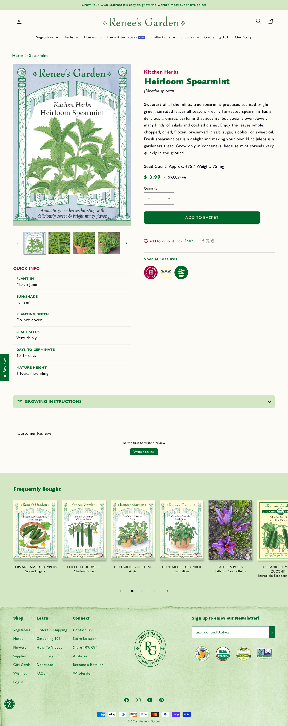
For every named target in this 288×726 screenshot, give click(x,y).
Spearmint (38, 55)
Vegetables (22, 630)
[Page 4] (156, 591)
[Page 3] (148, 591)
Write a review (144, 452)
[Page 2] (140, 591)
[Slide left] (18, 243)
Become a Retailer (88, 664)
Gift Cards (22, 664)
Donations (45, 664)
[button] (46, 37)
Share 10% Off (85, 647)
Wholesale (81, 673)
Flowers (19, 647)
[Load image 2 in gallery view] (59, 243)
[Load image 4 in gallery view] (109, 243)
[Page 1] (132, 591)
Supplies (20, 656)
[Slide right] (126, 243)
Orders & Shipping (51, 630)
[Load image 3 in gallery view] (84, 243)
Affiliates (80, 656)
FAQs (40, 673)
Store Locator (84, 638)
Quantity (150, 188)
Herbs (18, 55)
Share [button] (189, 240)
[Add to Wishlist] (52, 555)
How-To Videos (49, 647)
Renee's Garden (150, 721)
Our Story (45, 656)
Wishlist (20, 673)
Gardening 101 (48, 638)
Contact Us (82, 630)
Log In (18, 682)
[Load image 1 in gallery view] (35, 243)
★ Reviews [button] (4, 367)
